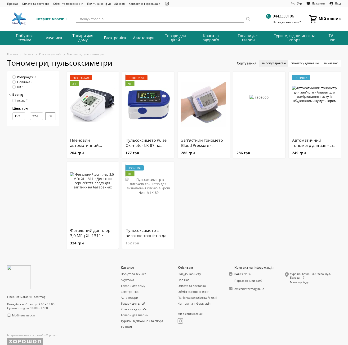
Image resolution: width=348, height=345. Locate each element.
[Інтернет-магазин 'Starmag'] (19, 277)
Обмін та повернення (68, 4)
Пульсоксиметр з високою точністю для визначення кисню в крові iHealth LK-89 (147, 238)
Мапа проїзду (299, 282)
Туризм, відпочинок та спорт (294, 38)
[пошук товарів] (248, 19)
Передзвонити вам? (287, 22)
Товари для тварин (248, 38)
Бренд (17, 94)
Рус (293, 3)
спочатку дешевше (305, 63)
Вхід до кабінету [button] (189, 274)
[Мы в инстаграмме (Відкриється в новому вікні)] (167, 3)
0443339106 (283, 16)
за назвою (331, 63)
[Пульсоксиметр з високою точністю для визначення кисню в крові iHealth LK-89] (147, 194)
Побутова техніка (25, 38)
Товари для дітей (175, 38)
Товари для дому (82, 38)
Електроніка (115, 37)
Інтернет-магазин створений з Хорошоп (32, 335)
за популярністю (274, 63)
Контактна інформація (144, 4)
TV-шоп (331, 38)
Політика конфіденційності (106, 4)
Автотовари (144, 37)
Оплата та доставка (35, 4)
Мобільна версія (23, 315)
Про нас (12, 4)
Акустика (54, 37)
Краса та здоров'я (211, 38)
